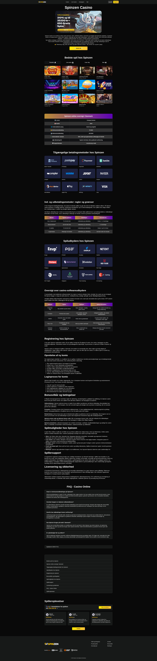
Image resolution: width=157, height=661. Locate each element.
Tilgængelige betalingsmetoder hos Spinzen (57, 567)
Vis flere (78, 628)
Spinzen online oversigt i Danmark (54, 564)
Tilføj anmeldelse (105, 607)
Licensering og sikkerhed (52, 585)
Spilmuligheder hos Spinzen (53, 579)
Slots (103, 62)
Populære (51, 62)
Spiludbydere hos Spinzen (52, 570)
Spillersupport (49, 582)
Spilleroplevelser (50, 591)
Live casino (69, 62)
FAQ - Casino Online (51, 588)
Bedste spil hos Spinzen (52, 561)
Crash (86, 62)
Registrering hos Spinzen (52, 573)
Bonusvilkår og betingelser (52, 576)
